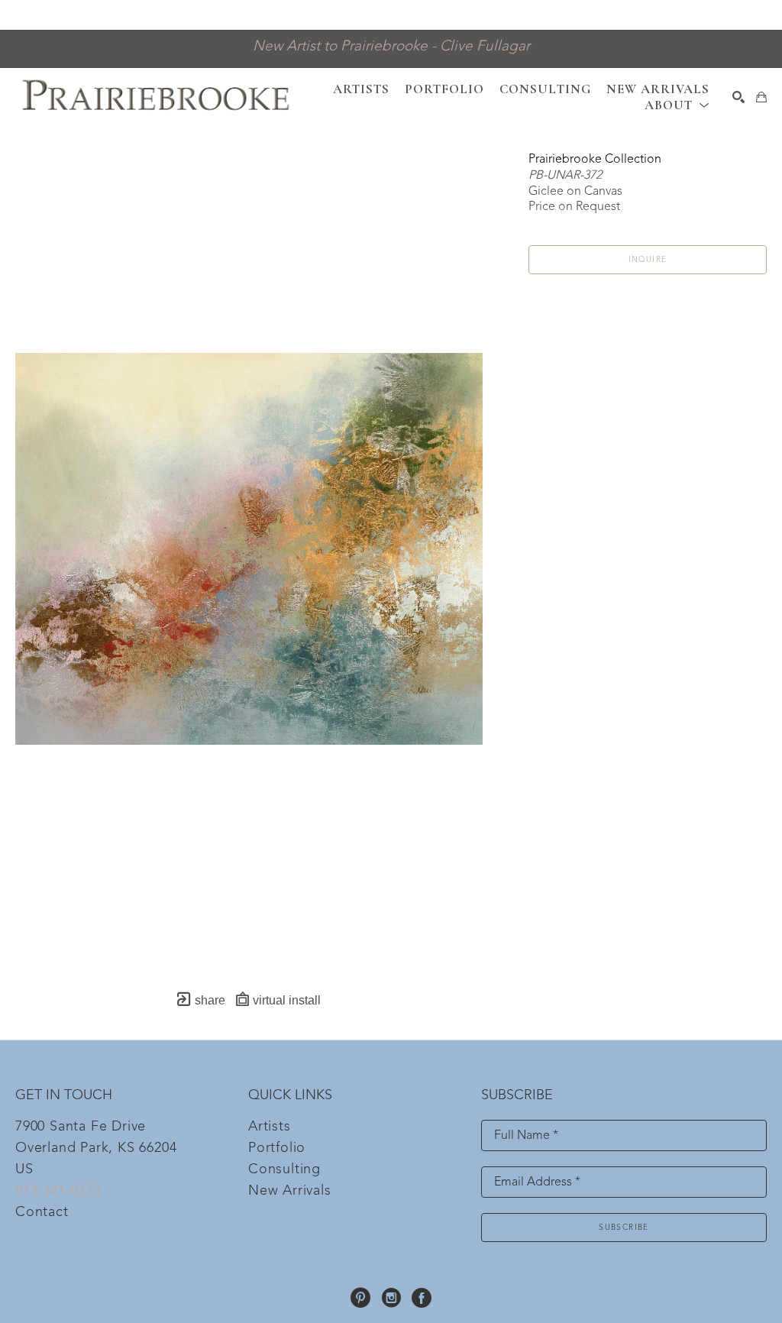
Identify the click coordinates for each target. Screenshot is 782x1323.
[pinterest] (360, 1298)
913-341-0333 (58, 1191)
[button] (677, 105)
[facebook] (421, 1298)
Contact (42, 1212)
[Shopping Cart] (761, 97)
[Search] (738, 97)
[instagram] (391, 1298)
